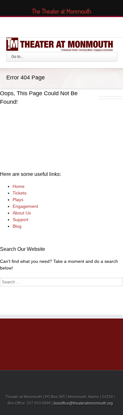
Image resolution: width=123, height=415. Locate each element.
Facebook (35, 26)
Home (19, 186)
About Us (22, 212)
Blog (17, 226)
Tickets (19, 192)
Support (20, 219)
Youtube (70, 28)
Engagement (25, 206)
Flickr (85, 26)
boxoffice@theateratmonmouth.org (83, 403)
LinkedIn (57, 26)
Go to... (17, 56)
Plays (18, 199)
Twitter (46, 26)
